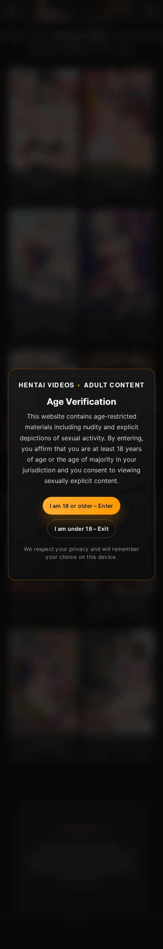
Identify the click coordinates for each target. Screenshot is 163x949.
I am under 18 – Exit (81, 528)
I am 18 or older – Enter (82, 505)
